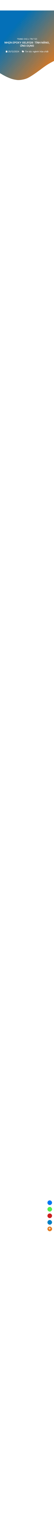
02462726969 (49, 1209)
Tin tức (33, 39)
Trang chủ (22, 39)
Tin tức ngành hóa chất (36, 51)
